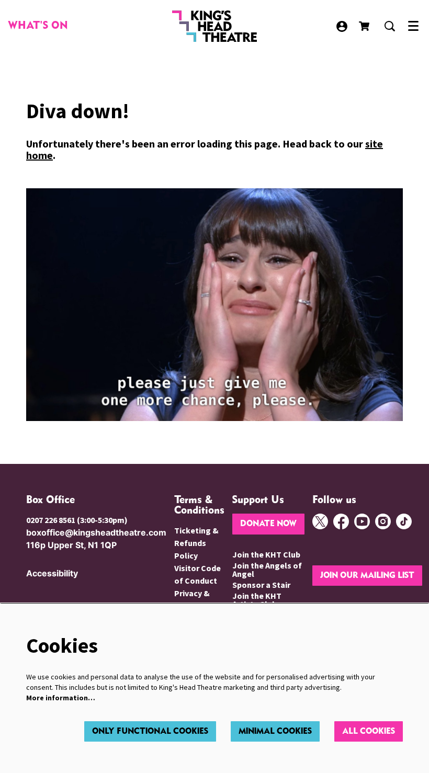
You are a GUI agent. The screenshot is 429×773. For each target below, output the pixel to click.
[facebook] (341, 521)
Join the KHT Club (266, 554)
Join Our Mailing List (367, 575)
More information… (60, 697)
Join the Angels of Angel (267, 569)
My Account (341, 26)
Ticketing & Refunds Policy (196, 543)
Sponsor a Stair (261, 584)
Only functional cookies (150, 731)
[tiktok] (404, 521)
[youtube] (362, 521)
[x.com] (320, 521)
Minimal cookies (275, 731)
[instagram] (383, 521)
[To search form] (390, 26)
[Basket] (365, 26)
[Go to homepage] (214, 26)
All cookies (368, 731)
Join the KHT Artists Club (256, 599)
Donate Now (268, 524)
